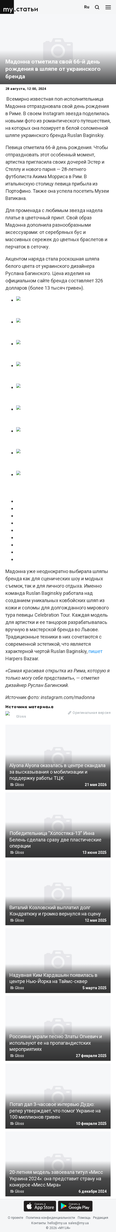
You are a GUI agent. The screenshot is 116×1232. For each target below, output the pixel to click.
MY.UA (8, 7)
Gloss (21, 716)
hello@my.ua (57, 1223)
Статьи (27, 9)
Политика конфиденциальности (50, 1218)
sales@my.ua (78, 1223)
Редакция (100, 1218)
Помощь (84, 1218)
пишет (95, 651)
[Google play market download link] (75, 1206)
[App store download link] (39, 1206)
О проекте (15, 1218)
